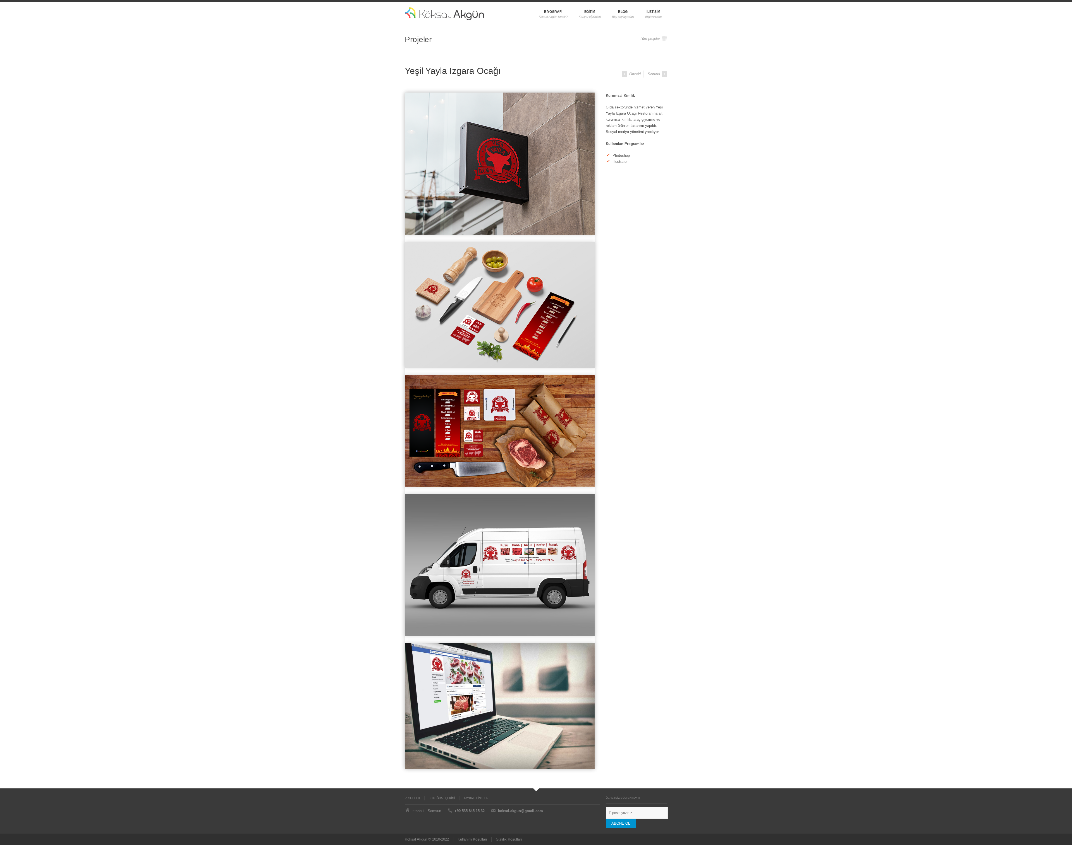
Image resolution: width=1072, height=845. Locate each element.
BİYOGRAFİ (553, 12)
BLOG (623, 12)
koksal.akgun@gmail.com (520, 811)
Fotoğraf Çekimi (442, 798)
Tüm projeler (650, 39)
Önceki (634, 74)
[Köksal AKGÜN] (457, 14)
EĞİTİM (589, 12)
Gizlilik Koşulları (509, 839)
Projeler (412, 798)
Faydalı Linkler (476, 798)
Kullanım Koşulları (472, 839)
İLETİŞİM (653, 12)
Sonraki (654, 74)
